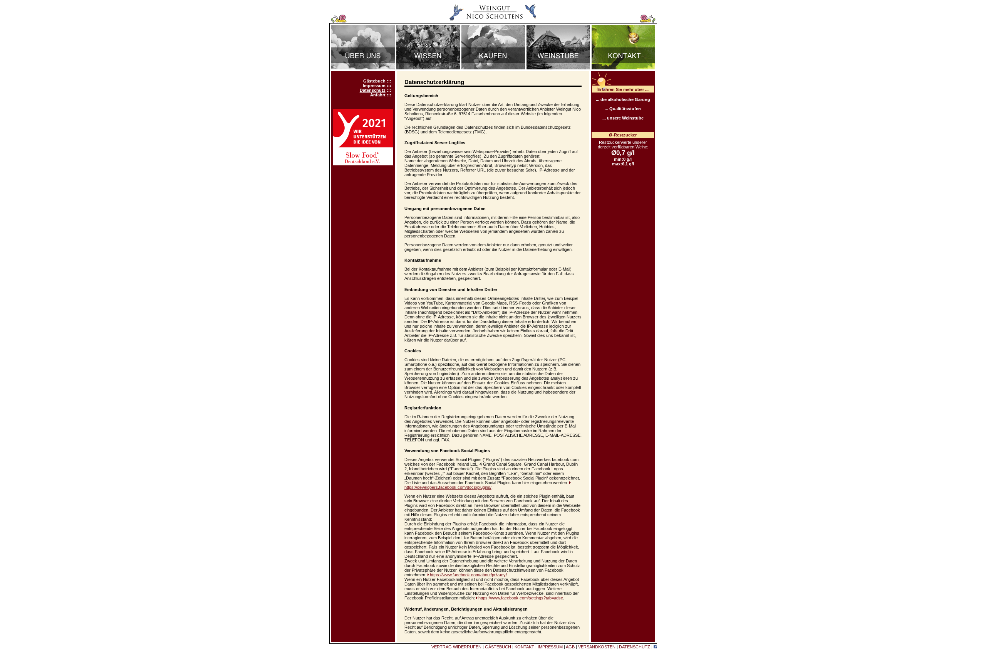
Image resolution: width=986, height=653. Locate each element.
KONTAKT (524, 647)
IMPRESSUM (550, 647)
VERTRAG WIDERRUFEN (456, 647)
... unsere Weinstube (623, 118)
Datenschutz (373, 90)
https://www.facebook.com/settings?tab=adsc (520, 598)
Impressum (374, 85)
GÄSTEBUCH (498, 647)
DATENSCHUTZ (634, 647)
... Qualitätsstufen (623, 108)
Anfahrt (378, 95)
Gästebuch (374, 81)
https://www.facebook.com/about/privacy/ (468, 574)
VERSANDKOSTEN (596, 647)
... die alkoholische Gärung (623, 99)
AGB (570, 647)
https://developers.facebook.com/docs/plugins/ (447, 487)
